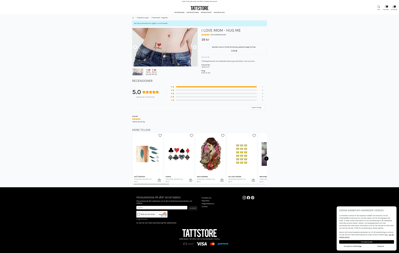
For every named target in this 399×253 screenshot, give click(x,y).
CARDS (168, 177)
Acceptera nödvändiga (353, 246)
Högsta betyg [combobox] (256, 107)
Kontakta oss (219, 12)
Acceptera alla (366, 242)
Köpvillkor (205, 201)
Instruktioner (193, 12)
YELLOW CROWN (234, 177)
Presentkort (206, 12)
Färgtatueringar (143, 18)
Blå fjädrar (139, 177)
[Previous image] (135, 47)
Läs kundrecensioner (218, 35)
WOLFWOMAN (202, 177)
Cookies (205, 207)
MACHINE (263, 177)
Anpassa (380, 246)
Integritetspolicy (142, 219)
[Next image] (195, 47)
